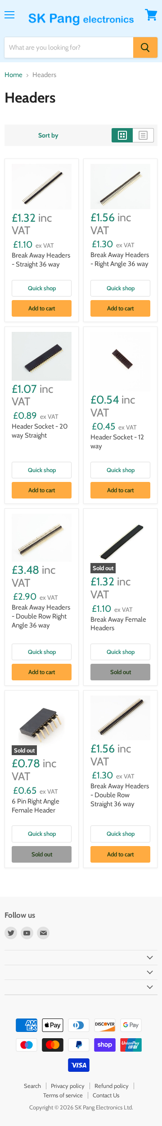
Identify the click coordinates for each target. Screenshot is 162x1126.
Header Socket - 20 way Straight (40, 430)
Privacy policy (68, 1085)
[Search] (145, 47)
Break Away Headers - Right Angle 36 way (119, 259)
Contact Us (106, 1095)
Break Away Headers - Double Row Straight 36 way (119, 795)
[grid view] (122, 135)
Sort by (48, 135)
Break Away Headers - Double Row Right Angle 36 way (41, 616)
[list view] (143, 135)
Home (13, 75)
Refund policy (111, 1085)
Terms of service (63, 1095)
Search (32, 1085)
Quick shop (42, 288)
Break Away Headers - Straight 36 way (41, 259)
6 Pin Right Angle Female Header (35, 805)
